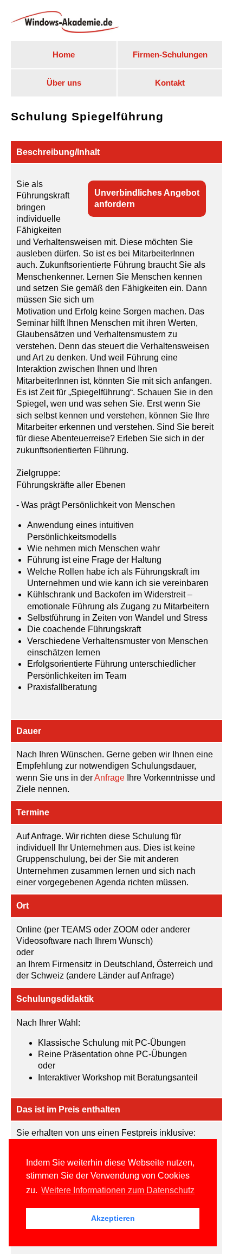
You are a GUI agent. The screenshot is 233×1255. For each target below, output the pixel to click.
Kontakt (170, 83)
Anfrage (109, 777)
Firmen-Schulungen (170, 54)
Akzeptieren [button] (113, 1218)
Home (64, 54)
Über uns (64, 83)
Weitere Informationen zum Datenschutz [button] (118, 1190)
